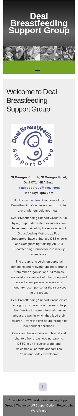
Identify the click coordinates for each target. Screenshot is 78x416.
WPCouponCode (42, 405)
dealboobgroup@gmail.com (39, 187)
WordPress (38, 410)
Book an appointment (28, 200)
